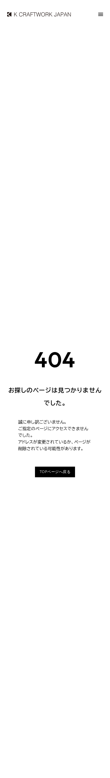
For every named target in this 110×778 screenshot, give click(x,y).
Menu (100, 14)
